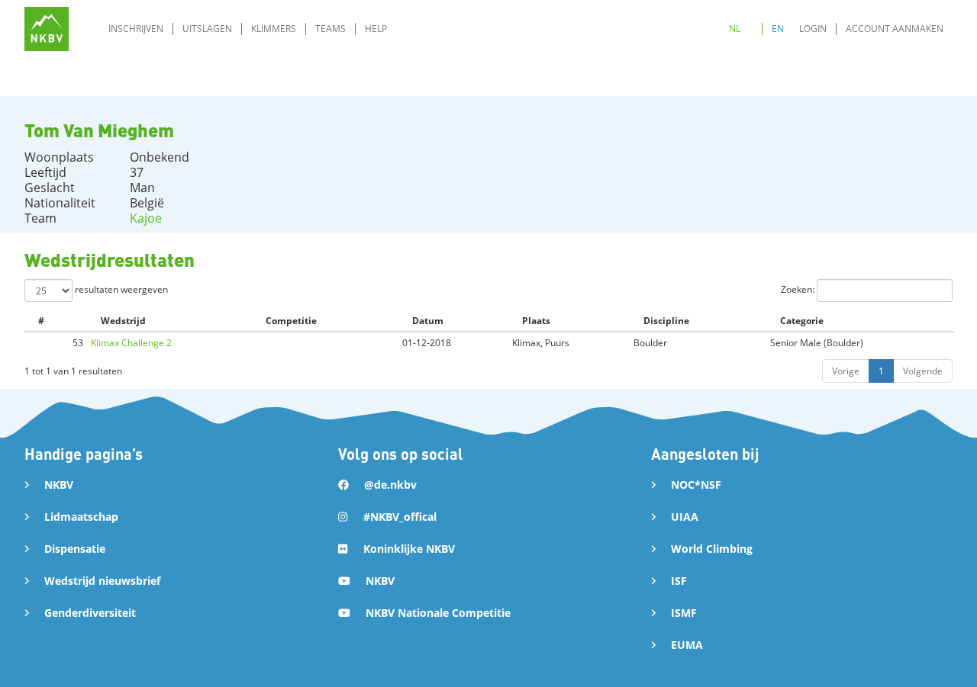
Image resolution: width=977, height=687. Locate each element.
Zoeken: (799, 289)
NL (734, 28)
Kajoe (146, 218)
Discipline (666, 320)
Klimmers (273, 28)
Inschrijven (135, 28)
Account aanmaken (894, 28)
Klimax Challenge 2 (131, 342)
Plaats (536, 320)
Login (813, 28)
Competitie (291, 320)
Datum (427, 320)
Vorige (845, 370)
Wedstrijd (123, 320)
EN (778, 28)
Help (376, 28)
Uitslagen (207, 28)
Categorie (802, 320)
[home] (46, 29)
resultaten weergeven (120, 289)
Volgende (923, 370)
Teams (330, 28)
